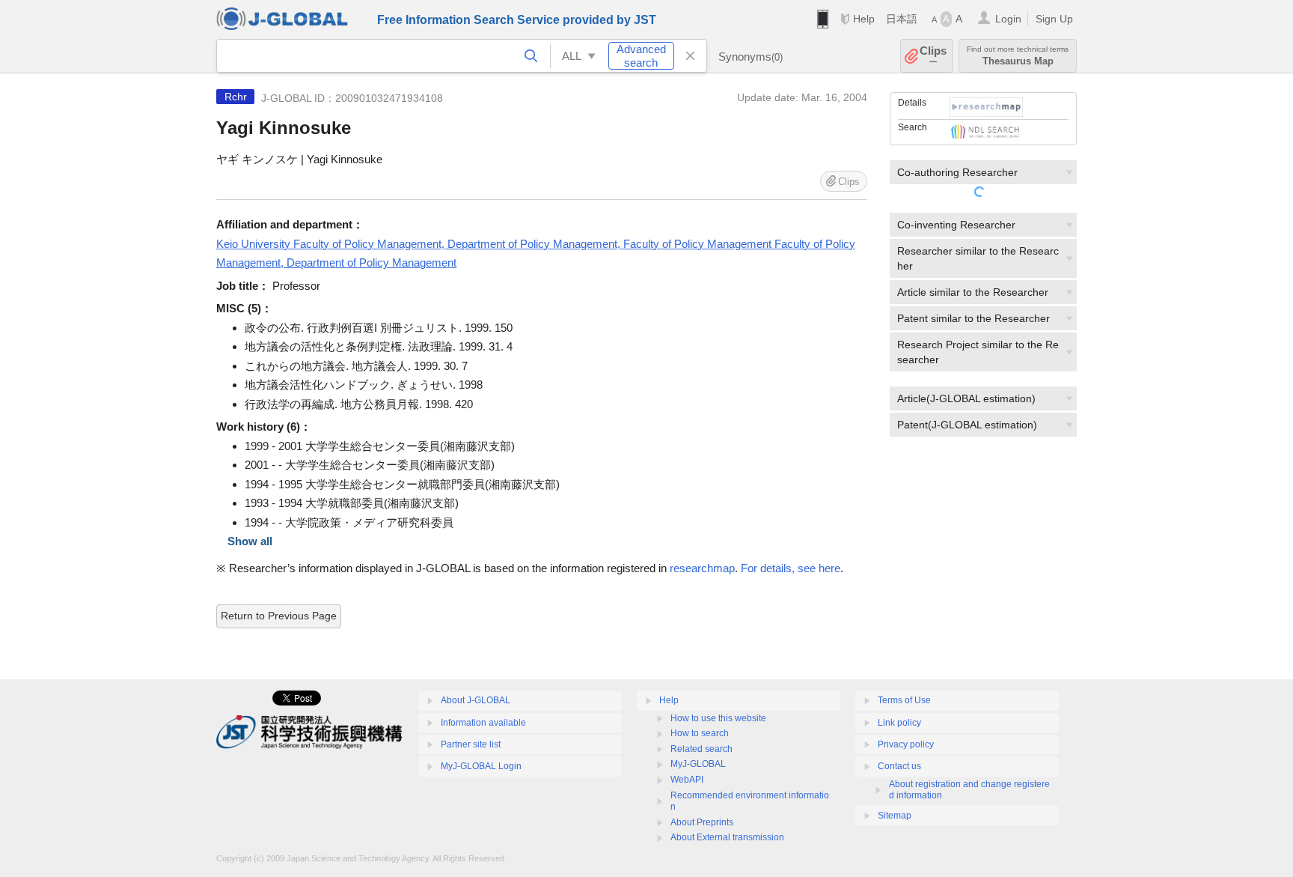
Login (1008, 19)
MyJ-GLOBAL (698, 764)
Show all (249, 541)
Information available (483, 722)
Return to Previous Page (279, 616)
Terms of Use (904, 700)
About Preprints (701, 822)
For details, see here (790, 568)
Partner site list (471, 744)
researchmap (702, 568)
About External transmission (727, 837)
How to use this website (718, 718)
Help (864, 19)
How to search (699, 733)
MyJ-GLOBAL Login (481, 766)
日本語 (901, 19)
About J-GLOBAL (475, 700)
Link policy (899, 722)
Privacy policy (906, 744)
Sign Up (1054, 19)
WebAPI (686, 779)
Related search (701, 749)
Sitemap (894, 815)
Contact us (899, 766)
